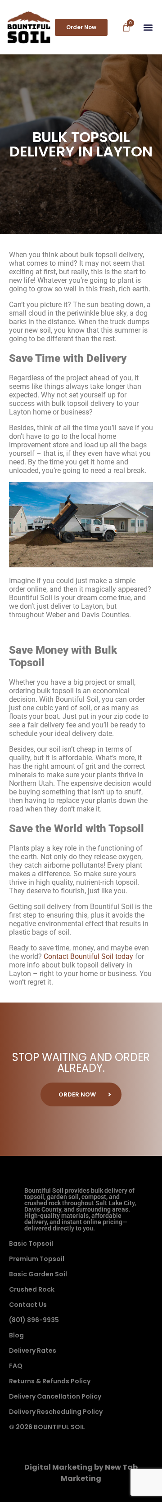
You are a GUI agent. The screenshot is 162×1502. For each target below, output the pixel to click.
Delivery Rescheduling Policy (56, 1411)
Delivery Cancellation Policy (55, 1396)
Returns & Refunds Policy (49, 1381)
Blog (16, 1335)
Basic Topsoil (31, 1243)
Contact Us (28, 1304)
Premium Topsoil (36, 1258)
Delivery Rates (32, 1350)
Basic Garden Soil (38, 1274)
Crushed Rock (31, 1289)
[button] (147, 27)
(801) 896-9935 (34, 1319)
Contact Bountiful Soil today (88, 956)
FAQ (15, 1365)
